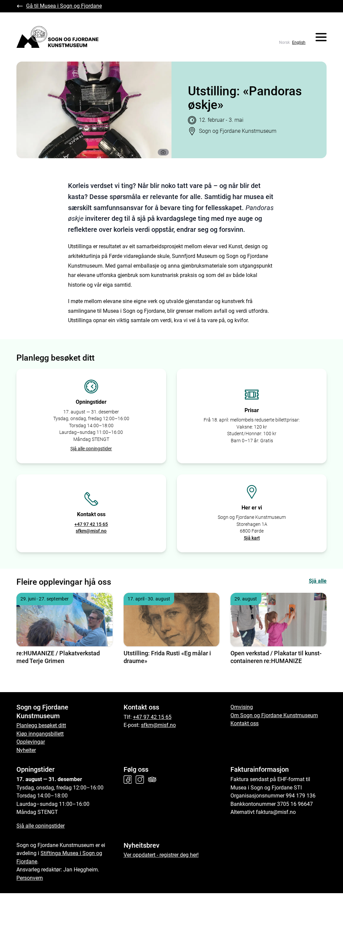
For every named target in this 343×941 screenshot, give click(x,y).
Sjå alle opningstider (91, 448)
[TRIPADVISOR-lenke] (153, 779)
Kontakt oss (244, 723)
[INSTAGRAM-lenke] (141, 779)
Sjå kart (252, 538)
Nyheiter (26, 750)
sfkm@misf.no (91, 531)
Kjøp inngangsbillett (40, 734)
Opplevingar (30, 742)
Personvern (29, 878)
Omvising (241, 707)
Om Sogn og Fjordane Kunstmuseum (274, 715)
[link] (284, 42)
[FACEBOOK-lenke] (129, 779)
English (298, 42)
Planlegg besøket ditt (41, 725)
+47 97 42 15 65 (91, 524)
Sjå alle (318, 581)
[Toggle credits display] (163, 152)
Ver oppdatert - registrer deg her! (161, 855)
